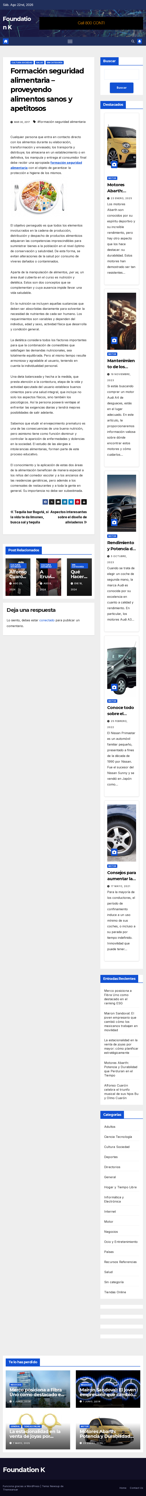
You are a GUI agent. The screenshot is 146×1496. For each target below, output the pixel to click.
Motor (112, 178)
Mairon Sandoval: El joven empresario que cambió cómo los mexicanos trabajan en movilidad (121, 1021)
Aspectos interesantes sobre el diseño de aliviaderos (68, 517)
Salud (39, 62)
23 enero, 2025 (121, 198)
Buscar (109, 61)
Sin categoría (55, 62)
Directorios (112, 1167)
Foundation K (24, 1470)
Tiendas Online (115, 1292)
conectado (47, 620)
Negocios (111, 1232)
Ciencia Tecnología (118, 1137)
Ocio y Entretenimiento (121, 1242)
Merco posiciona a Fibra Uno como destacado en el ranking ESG (37, 1394)
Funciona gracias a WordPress (21, 1486)
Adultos (109, 1127)
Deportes (111, 1157)
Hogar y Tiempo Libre (120, 1187)
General (110, 1177)
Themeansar (10, 1489)
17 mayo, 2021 (120, 886)
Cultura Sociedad (22, 62)
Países (109, 1252)
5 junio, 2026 (22, 1401)
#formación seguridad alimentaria (61, 122)
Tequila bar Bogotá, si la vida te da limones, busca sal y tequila (29, 517)
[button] (132, 41)
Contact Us (136, 1487)
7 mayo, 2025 (21, 1443)
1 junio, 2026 (92, 1401)
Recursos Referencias (120, 1262)
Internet (110, 1211)
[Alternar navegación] (70, 41)
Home (123, 1487)
